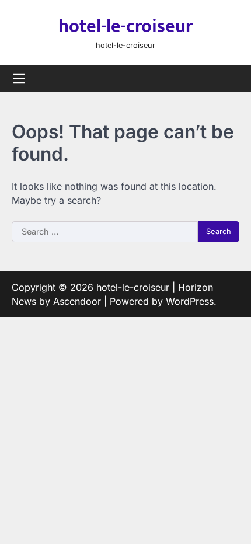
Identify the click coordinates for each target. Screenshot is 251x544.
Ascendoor (77, 301)
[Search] (230, 79)
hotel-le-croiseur (125, 26)
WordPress (190, 301)
